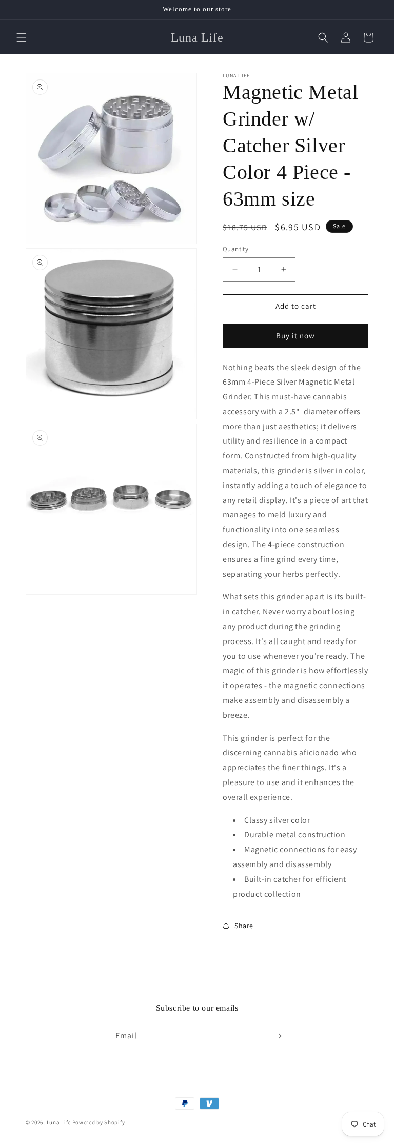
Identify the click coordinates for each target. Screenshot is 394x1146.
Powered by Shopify (98, 1122)
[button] (21, 37)
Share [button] (243, 925)
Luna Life (59, 1122)
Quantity (235, 249)
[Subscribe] (277, 1036)
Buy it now (295, 335)
